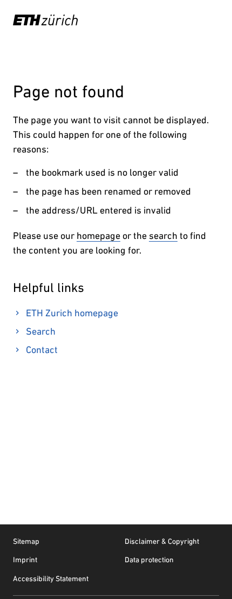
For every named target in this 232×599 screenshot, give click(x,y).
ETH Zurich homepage (72, 312)
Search (41, 331)
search (163, 235)
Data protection (149, 559)
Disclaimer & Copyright (162, 541)
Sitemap (26, 541)
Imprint (25, 559)
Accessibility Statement (50, 578)
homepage (98, 235)
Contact (42, 349)
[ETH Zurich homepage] (45, 20)
